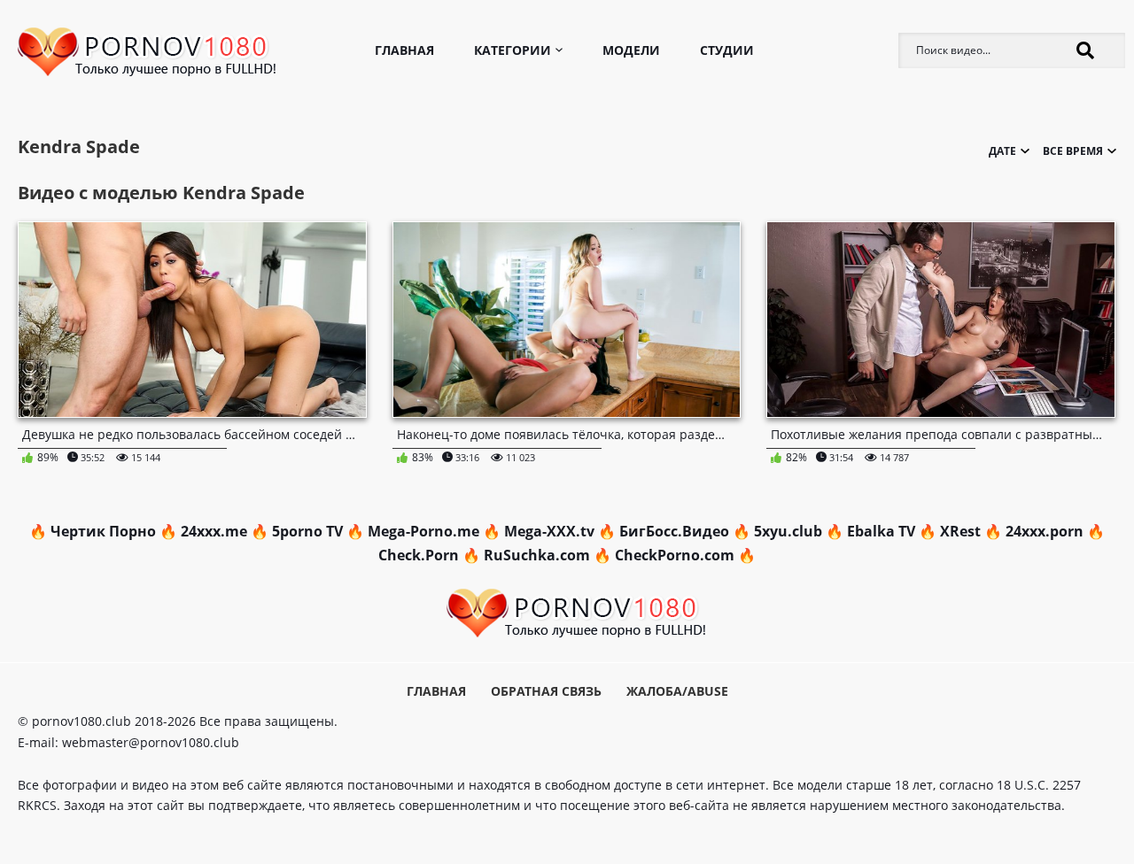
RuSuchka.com (537, 555)
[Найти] (1085, 50)
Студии (727, 50)
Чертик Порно (103, 531)
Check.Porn (418, 555)
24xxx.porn (1045, 531)
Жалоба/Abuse (677, 691)
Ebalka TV (881, 531)
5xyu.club (788, 531)
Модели (631, 50)
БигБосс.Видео (674, 531)
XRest (960, 531)
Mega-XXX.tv (549, 531)
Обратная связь (546, 691)
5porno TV (307, 531)
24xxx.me (214, 531)
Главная (404, 50)
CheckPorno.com (674, 555)
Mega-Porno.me (423, 531)
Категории (512, 50)
